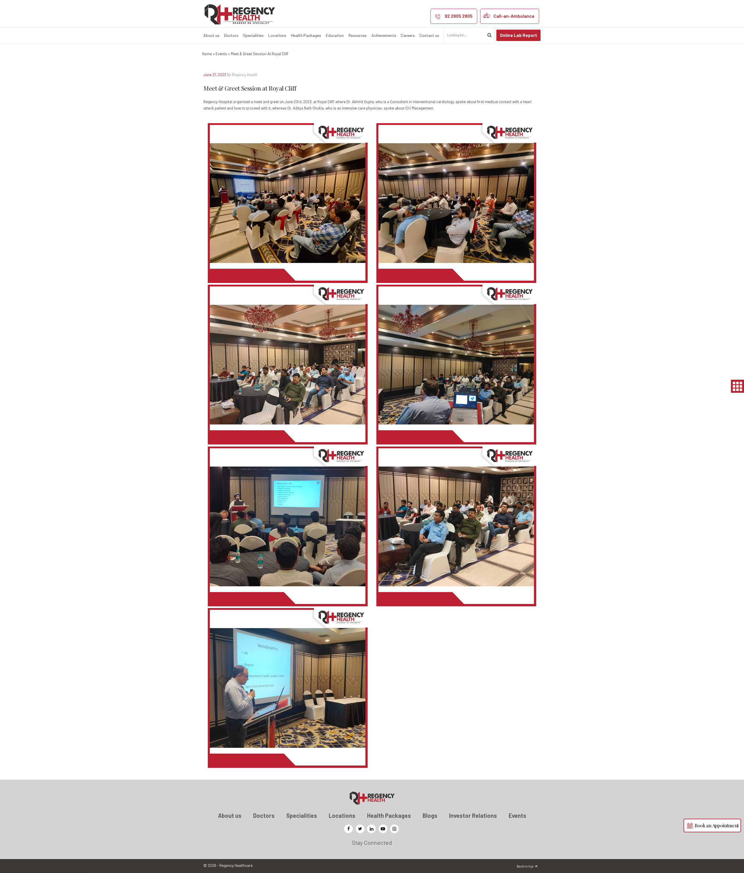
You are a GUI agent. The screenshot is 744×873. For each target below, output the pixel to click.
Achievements (383, 35)
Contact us (429, 35)
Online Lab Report (518, 35)
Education (335, 35)
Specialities (253, 35)
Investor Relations (473, 815)
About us (211, 35)
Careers (408, 35)
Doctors (231, 35)
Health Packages (306, 35)
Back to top (525, 866)
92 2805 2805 (459, 16)
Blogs (430, 815)
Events (221, 53)
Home (207, 53)
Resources (357, 35)
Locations (277, 35)
